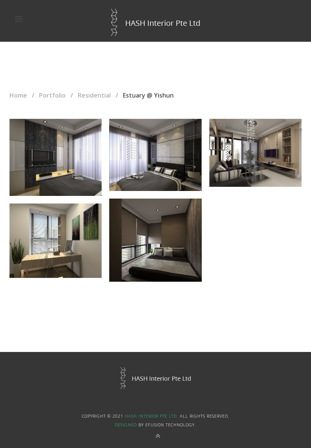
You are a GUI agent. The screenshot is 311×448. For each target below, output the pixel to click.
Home (18, 95)
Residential (94, 95)
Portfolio (52, 95)
